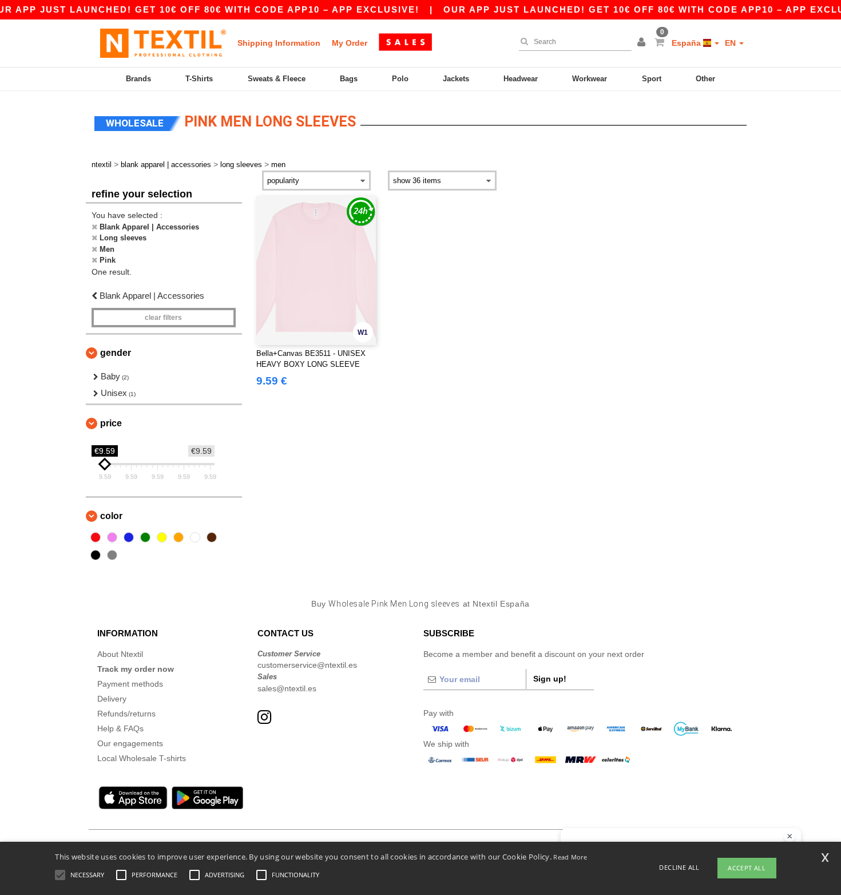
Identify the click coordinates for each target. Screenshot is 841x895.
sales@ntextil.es (286, 688)
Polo (400, 78)
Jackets (456, 78)
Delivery (111, 698)
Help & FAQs (120, 728)
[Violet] (112, 537)
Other (705, 78)
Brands (138, 78)
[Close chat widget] (789, 836)
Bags (349, 78)
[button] (643, 42)
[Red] (95, 537)
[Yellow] (162, 537)
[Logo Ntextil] (163, 43)
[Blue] (129, 537)
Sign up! (549, 678)
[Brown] (212, 537)
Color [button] (111, 516)
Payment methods (130, 683)
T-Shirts (199, 78)
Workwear (589, 78)
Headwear (520, 78)
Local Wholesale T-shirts (141, 758)
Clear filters (163, 318)
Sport (651, 78)
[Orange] (178, 537)
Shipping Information (278, 42)
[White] (195, 537)
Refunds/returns (126, 713)
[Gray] (112, 555)
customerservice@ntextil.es (307, 665)
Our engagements (130, 743)
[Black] (95, 555)
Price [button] (111, 423)
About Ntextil (120, 654)
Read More (570, 857)
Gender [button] (115, 353)
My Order (349, 42)
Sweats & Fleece (277, 78)
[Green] (145, 537)
